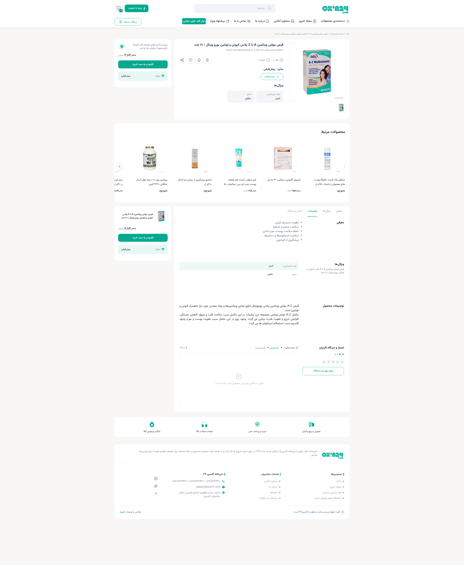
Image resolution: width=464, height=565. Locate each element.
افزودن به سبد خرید (143, 64)
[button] (119, 166)
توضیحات (312, 211)
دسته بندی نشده (336, 34)
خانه (347, 34)
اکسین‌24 (303, 512)
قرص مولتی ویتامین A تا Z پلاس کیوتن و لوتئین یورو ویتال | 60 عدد (301, 34)
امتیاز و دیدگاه (294, 211)
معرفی (339, 211)
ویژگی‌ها (326, 211)
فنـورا (122, 512)
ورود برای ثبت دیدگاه (323, 371)
